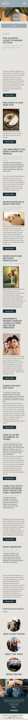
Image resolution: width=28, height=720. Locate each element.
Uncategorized (15, 442)
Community (6, 552)
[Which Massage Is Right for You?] (14, 219)
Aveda (13, 45)
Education (19, 156)
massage (9, 209)
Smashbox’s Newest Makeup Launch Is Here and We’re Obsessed (12, 323)
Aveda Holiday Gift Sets (12, 386)
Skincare (18, 45)
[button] (12, 707)
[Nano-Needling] (14, 563)
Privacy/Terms (14, 716)
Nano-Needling (12, 546)
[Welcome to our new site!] (14, 120)
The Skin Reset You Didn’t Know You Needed (14, 151)
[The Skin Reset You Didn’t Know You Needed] (14, 168)
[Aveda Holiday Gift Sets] (14, 397)
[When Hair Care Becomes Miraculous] (14, 277)
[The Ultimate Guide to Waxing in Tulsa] (14, 59)
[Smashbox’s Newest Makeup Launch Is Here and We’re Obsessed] (14, 344)
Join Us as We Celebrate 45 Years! (11, 437)
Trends (20, 158)
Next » (6, 611)
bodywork (15, 207)
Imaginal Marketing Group (18, 718)
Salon (12, 108)
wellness (5, 160)
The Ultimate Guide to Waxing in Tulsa (13, 40)
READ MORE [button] (9, 95)
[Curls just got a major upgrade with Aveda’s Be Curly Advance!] (14, 507)
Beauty (13, 156)
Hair (4, 265)
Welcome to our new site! (13, 103)
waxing (12, 47)
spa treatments (13, 158)
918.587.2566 (14, 704)
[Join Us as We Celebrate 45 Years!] (14, 449)
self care (15, 209)
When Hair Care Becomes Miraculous (12, 258)
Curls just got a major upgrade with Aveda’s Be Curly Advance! (13, 489)
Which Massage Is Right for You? (13, 202)
